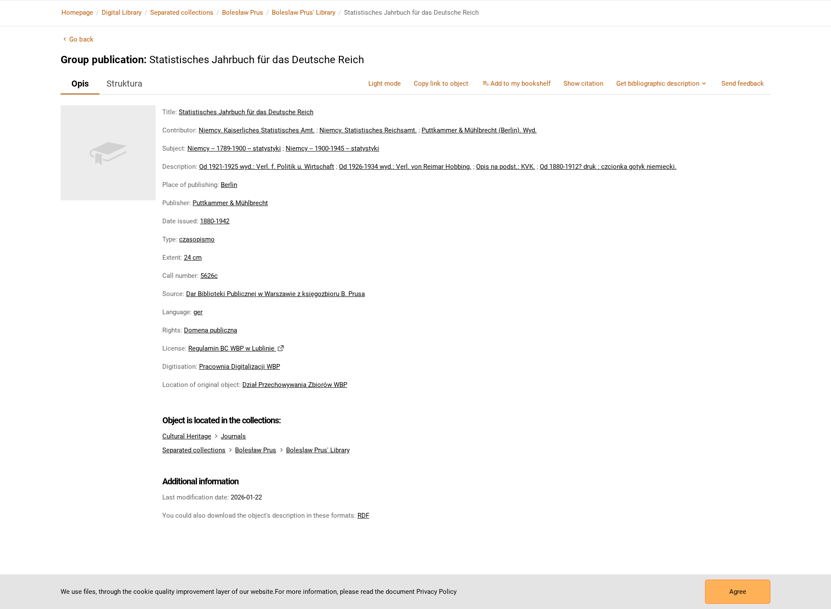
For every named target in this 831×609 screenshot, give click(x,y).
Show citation (583, 83)
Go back (81, 39)
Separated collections (181, 12)
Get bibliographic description (657, 83)
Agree (737, 592)
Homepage (77, 12)
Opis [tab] (80, 83)
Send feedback (742, 83)
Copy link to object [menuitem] (441, 83)
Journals (233, 436)
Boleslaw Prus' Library (303, 12)
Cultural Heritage (186, 436)
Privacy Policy (436, 592)
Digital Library (122, 12)
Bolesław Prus (242, 12)
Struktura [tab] (124, 83)
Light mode (384, 83)
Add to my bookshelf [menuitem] (520, 83)
